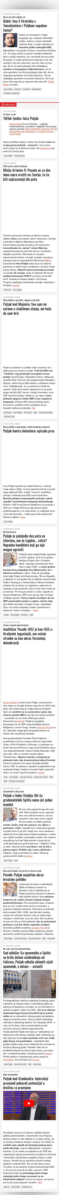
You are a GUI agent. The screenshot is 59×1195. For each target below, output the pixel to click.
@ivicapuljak (15, 124)
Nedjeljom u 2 (27, 1187)
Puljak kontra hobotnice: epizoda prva (28, 431)
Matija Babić (36, 89)
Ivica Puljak (8, 89)
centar (6, 615)
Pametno (24, 615)
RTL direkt (28, 412)
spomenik (51, 938)
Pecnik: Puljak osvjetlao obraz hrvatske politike (23, 877)
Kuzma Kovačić (34, 938)
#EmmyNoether (33, 129)
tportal (16, 285)
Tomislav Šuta (9, 416)
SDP (51, 777)
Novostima (8, 1059)
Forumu (35, 1059)
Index (22, 517)
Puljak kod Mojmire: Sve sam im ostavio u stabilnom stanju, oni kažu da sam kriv (27, 308)
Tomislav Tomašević (11, 93)
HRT (40, 1182)
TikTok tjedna (19, 156)
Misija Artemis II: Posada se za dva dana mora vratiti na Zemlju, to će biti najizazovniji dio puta (26, 174)
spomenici (37, 1064)
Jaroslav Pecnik (45, 727)
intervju (6, 1187)
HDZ (5, 777)
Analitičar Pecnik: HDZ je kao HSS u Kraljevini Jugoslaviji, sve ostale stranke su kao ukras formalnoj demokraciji (27, 635)
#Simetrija (30, 131)
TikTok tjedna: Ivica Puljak (20, 118)
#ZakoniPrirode (17, 131)
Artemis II (7, 290)
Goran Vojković (10, 702)
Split (35, 412)
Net (33, 408)
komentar (26, 89)
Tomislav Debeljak (46, 412)
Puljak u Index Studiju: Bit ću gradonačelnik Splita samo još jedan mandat (27, 799)
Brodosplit (7, 412)
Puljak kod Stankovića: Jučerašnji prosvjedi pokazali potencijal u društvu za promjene (25, 1083)
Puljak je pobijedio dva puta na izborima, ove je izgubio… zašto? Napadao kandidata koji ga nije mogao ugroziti (25, 542)
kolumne (17, 89)
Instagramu (45, 148)
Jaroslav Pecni (38, 927)
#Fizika (54, 129)
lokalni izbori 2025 (41, 777)
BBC (48, 260)
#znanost (45, 129)
